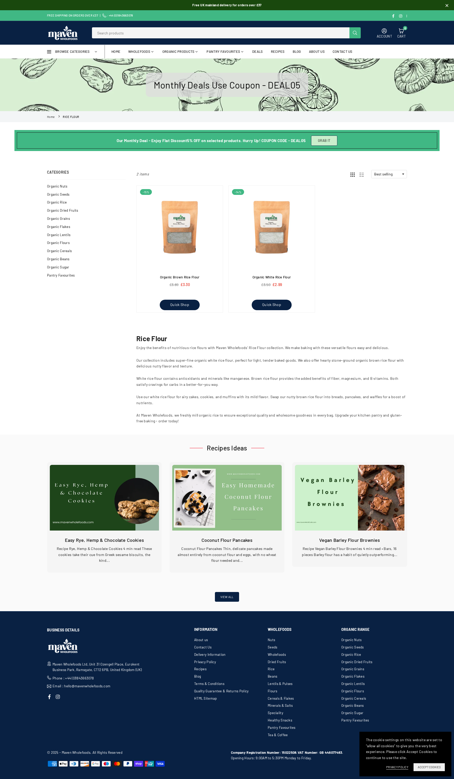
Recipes (278, 51)
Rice (271, 669)
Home (115, 51)
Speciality (275, 713)
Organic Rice (57, 202)
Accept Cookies (429, 767)
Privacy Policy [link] (397, 767)
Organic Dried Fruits (62, 210)
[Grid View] (352, 174)
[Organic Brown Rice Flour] (179, 229)
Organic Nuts (57, 186)
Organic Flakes (58, 227)
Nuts (271, 640)
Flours (272, 691)
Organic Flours (58, 243)
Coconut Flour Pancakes (227, 540)
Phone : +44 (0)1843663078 (73, 678)
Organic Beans (58, 259)
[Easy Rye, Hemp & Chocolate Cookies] (104, 498)
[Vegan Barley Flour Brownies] (349, 498)
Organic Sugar (58, 267)
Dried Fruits (277, 662)
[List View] (362, 174)
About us (201, 640)
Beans (272, 676)
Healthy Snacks (280, 720)
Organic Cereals (59, 251)
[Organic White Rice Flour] (271, 229)
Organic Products (178, 51)
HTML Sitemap (205, 698)
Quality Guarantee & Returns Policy (221, 691)
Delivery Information (210, 654)
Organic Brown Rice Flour (180, 277)
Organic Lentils (58, 235)
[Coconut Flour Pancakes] (227, 498)
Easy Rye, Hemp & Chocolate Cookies (104, 540)
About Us (317, 51)
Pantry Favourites (223, 51)
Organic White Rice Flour (271, 277)
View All (226, 597)
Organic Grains (58, 218)
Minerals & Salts (280, 705)
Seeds (272, 647)
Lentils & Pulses (280, 684)
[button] (410, 525)
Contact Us (343, 51)
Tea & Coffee (278, 735)
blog (297, 51)
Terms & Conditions (209, 684)
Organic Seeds (58, 194)
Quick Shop (179, 304)
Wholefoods (139, 51)
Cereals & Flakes (281, 698)
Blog (197, 676)
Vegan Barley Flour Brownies (349, 540)
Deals (257, 51)
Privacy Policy (205, 662)
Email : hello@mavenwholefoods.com (81, 686)
